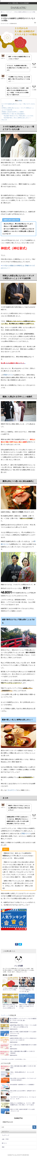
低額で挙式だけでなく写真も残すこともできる (18, 115)
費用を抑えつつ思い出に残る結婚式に (13, 113)
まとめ (4, 119)
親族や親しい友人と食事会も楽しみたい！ (17, 117)
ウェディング (4, 15)
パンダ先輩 (18, 966)
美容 (3, 1147)
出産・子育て (5, 1139)
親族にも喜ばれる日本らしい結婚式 (13, 111)
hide (20, 100)
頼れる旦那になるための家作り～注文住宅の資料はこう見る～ (14, 1059)
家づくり (4, 1143)
